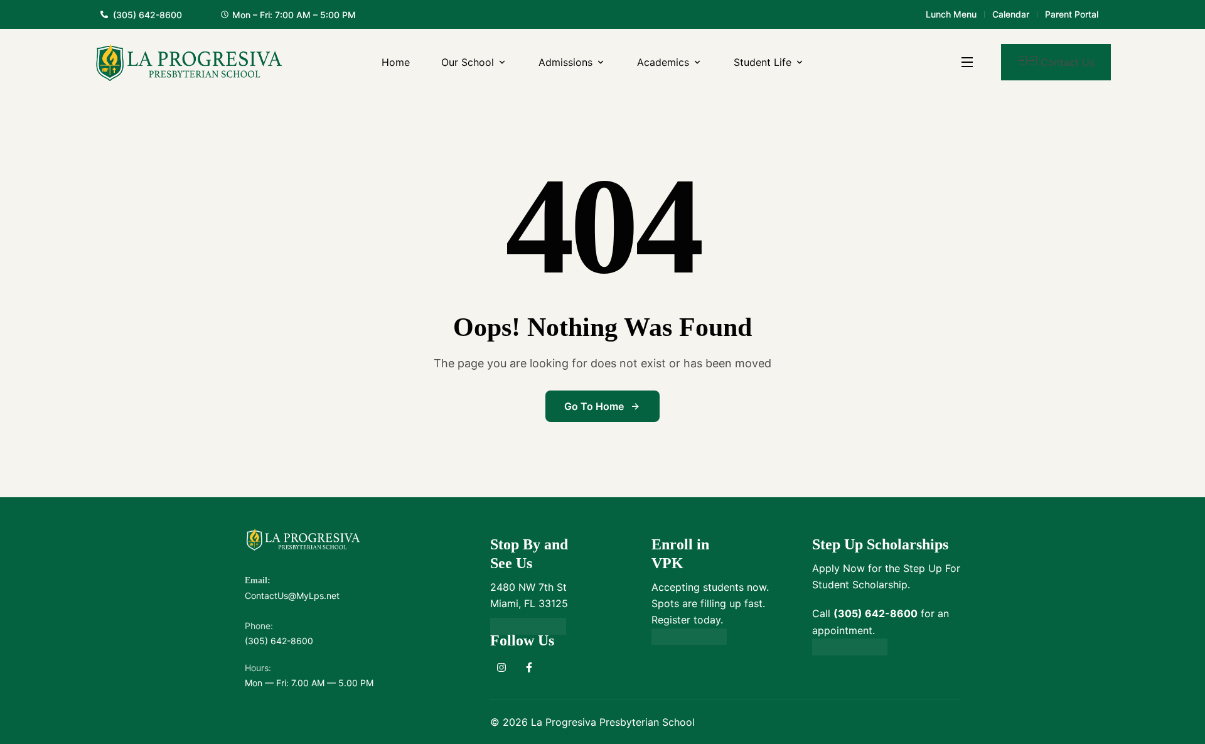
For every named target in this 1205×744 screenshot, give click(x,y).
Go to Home (594, 406)
